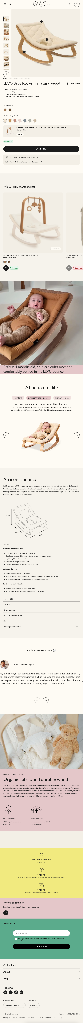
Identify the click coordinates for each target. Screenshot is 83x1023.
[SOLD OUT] (69, 268)
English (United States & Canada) (49, 1018)
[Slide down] (6, 74)
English (15, 1018)
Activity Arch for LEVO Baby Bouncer (21, 255)
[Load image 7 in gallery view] (6, 65)
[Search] (10, 4)
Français (6, 1018)
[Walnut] (8, 261)
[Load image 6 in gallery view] (6, 58)
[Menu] (4, 4)
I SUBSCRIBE (41, 946)
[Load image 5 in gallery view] (6, 52)
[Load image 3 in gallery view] (6, 38)
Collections (9, 965)
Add (20, 134)
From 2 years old (62, 398)
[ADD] (6, 268)
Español (22, 1018)
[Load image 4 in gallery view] (6, 45)
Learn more (56, 249)
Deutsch (30, 1018)
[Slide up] (6, 11)
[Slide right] (46, 700)
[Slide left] (37, 700)
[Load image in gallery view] (6, 19)
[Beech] (5, 261)
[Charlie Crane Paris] (41, 4)
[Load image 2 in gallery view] (6, 32)
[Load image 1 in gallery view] (6, 25)
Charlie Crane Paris (11, 1014)
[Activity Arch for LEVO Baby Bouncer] (9, 131)
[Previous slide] (6, 435)
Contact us (41, 862)
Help (6, 978)
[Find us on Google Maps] (5, 912)
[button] (77, 4)
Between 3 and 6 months (38, 398)
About (6, 971)
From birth (18, 398)
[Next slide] (77, 435)
